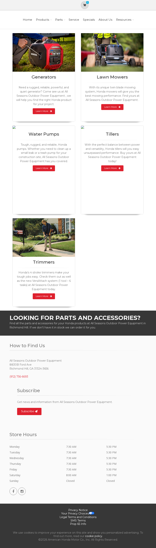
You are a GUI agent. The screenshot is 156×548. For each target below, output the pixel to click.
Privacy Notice (78, 510)
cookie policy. (94, 536)
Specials (89, 19)
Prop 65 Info (78, 524)
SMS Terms (78, 520)
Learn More (42, 111)
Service (74, 19)
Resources (123, 19)
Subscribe (28, 411)
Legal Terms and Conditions (78, 517)
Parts (59, 19)
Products (42, 19)
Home (27, 19)
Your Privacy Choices (75, 513)
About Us (105, 19)
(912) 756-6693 (19, 376)
